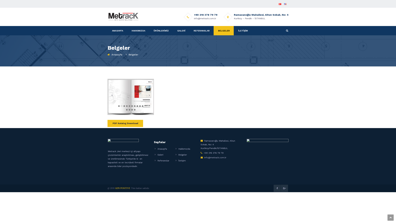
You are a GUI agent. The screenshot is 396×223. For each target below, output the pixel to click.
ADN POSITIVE (122, 188)
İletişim (182, 160)
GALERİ (181, 30)
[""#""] (277, 188)
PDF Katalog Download (125, 123)
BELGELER (224, 30)
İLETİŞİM (243, 30)
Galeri (160, 154)
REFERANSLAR (202, 30)
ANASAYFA (117, 30)
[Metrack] (123, 16)
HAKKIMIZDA (138, 30)
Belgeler (182, 154)
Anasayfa (117, 54)
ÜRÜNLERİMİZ (161, 30)
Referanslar (163, 160)
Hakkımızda (184, 149)
